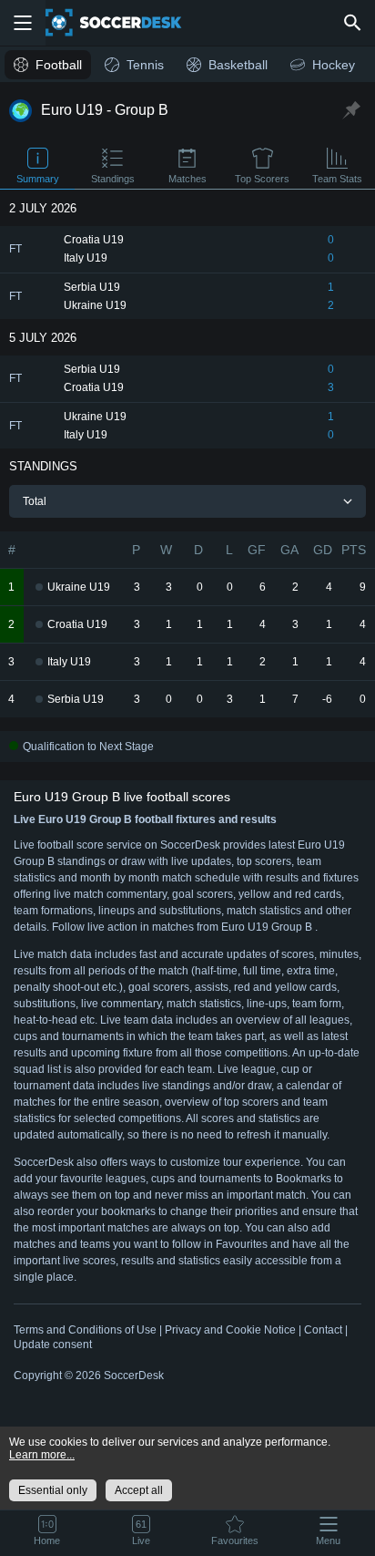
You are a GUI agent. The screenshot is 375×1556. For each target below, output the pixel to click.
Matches (187, 178)
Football (58, 64)
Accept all (139, 1490)
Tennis (145, 64)
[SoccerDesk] (125, 23)
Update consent (53, 1344)
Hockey (333, 64)
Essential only (52, 1490)
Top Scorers (262, 178)
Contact (323, 1330)
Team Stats (337, 178)
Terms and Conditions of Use (85, 1330)
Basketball (238, 64)
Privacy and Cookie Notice (230, 1330)
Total (34, 501)
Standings (113, 178)
